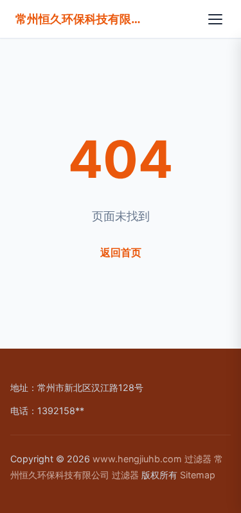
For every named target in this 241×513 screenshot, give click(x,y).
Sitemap (197, 474)
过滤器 (197, 458)
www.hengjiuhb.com (137, 458)
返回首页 (120, 252)
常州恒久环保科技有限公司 (79, 19)
